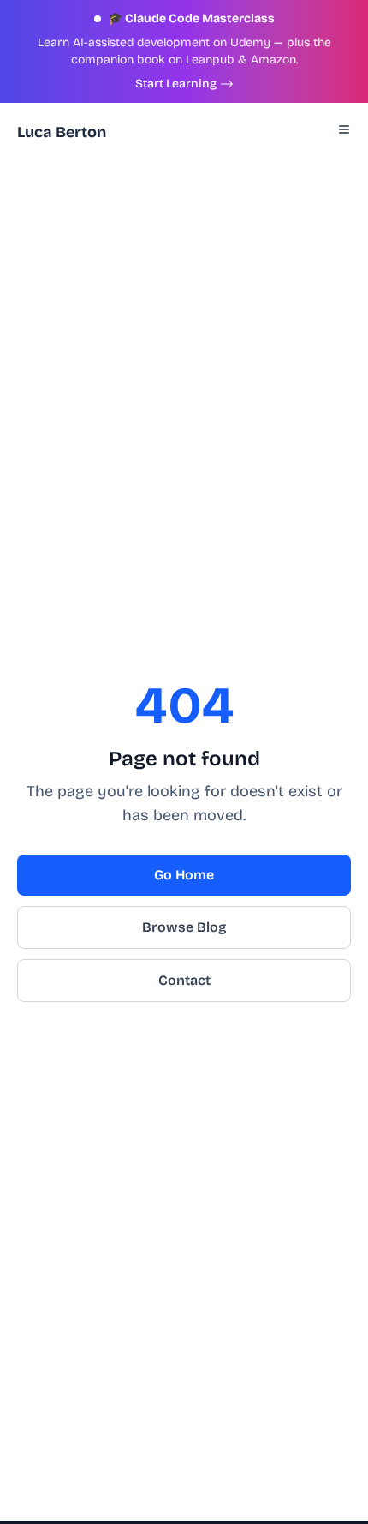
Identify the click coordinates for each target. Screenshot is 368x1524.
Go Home (184, 875)
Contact (184, 980)
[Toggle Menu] (344, 129)
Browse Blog (184, 927)
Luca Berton (61, 132)
